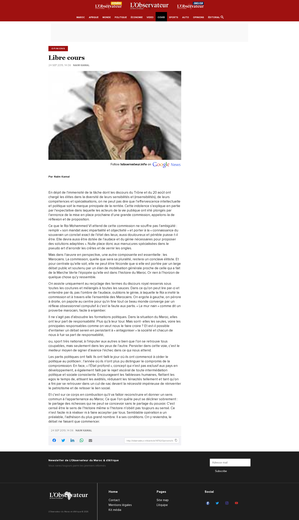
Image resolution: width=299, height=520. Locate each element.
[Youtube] (237, 503)
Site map (163, 500)
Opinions (58, 48)
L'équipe (162, 505)
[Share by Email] (90, 441)
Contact (114, 500)
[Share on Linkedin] (72, 441)
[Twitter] (218, 503)
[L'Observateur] (108, 6)
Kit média (115, 510)
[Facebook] (208, 503)
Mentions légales (120, 505)
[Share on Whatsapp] (81, 441)
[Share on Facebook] (54, 441)
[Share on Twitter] (63, 441)
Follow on (131, 164)
